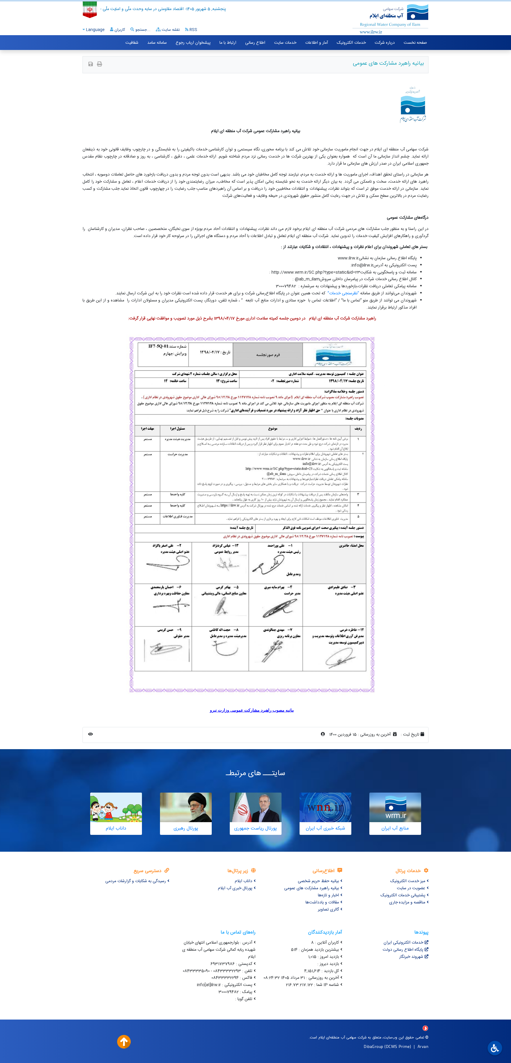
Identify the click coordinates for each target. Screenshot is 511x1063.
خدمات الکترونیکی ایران (403, 942)
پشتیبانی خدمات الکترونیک (403, 895)
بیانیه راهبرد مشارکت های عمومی (311, 888)
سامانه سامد (157, 42)
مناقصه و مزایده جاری (407, 902)
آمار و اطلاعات (316, 42)
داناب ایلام (243, 881)
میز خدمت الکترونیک (407, 881)
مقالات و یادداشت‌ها (322, 902)
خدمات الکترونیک (351, 42)
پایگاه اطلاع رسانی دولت (403, 949)
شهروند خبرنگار (411, 956)
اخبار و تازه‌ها (328, 895)
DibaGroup (373, 1046)
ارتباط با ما (227, 42)
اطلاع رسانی (255, 42)
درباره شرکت (385, 42)
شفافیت (131, 42)
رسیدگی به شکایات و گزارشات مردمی (135, 881)
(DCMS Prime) (397, 1046)
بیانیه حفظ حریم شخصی (318, 881)
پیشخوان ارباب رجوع (193, 42)
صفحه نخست (415, 42)
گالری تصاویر (328, 909)
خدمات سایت (285, 42)
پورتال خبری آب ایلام (235, 888)
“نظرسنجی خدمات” (343, 293)
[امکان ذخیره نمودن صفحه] (90, 65)
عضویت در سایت (411, 888)
